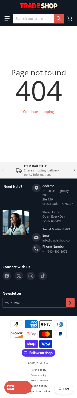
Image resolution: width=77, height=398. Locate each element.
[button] (7, 18)
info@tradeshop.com (57, 240)
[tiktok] (42, 276)
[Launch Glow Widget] (18, 387)
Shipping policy (38, 385)
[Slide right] (74, 170)
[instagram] (31, 276)
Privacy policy (38, 375)
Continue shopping (38, 111)
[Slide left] (2, 170)
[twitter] (19, 276)
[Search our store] (59, 18)
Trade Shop (43, 363)
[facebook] (7, 276)
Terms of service (39, 380)
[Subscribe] (70, 302)
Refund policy (38, 369)
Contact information (38, 391)
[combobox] (38, 18)
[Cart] (69, 18)
